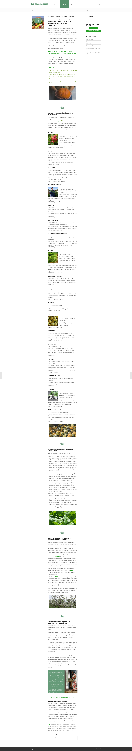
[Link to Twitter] (98, 749)
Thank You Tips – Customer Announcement (91, 42)
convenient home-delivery (56, 724)
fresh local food (55, 728)
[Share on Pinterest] (70, 738)
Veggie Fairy (70, 19)
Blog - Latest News (35, 10)
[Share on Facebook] (55, 738)
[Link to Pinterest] (94, 749)
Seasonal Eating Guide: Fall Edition (61, 17)
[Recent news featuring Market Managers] (1, 375)
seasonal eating (61, 730)
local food (74, 728)
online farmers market (53, 730)
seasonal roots (69, 730)
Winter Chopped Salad (90, 45)
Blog (87, 10)
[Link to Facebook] (100, 749)
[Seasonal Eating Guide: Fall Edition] (38, 22)
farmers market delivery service (59, 726)
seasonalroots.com (65, 722)
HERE (62, 121)
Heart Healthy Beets (89, 39)
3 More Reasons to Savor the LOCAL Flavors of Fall (62, 74)
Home (84, 10)
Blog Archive (62, 19)
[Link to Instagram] (96, 749)
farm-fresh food (66, 724)
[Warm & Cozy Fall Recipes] (131, 375)
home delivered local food (65, 728)
